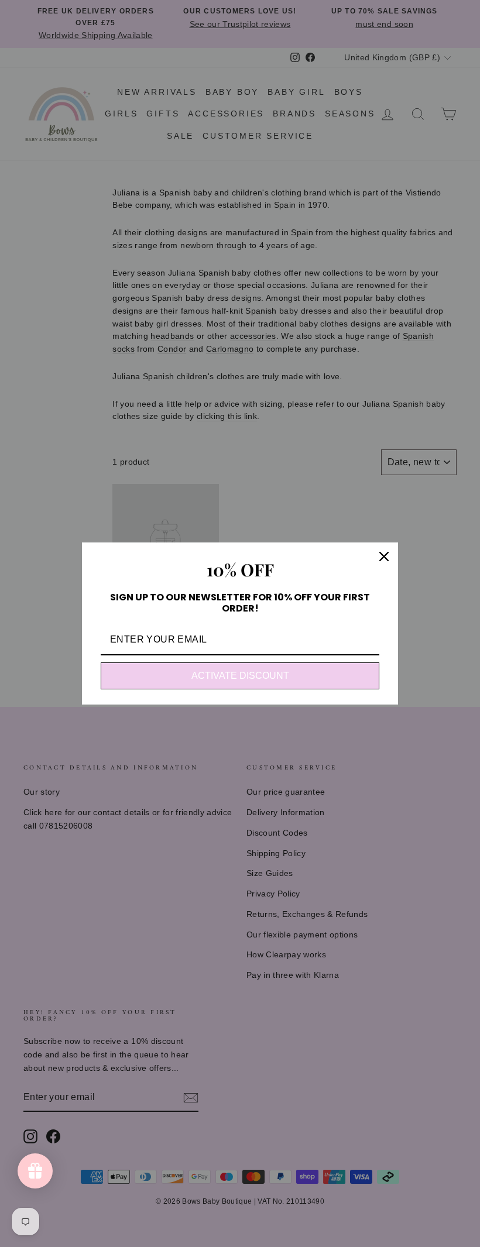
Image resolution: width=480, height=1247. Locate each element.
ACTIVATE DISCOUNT (240, 676)
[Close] (384, 556)
